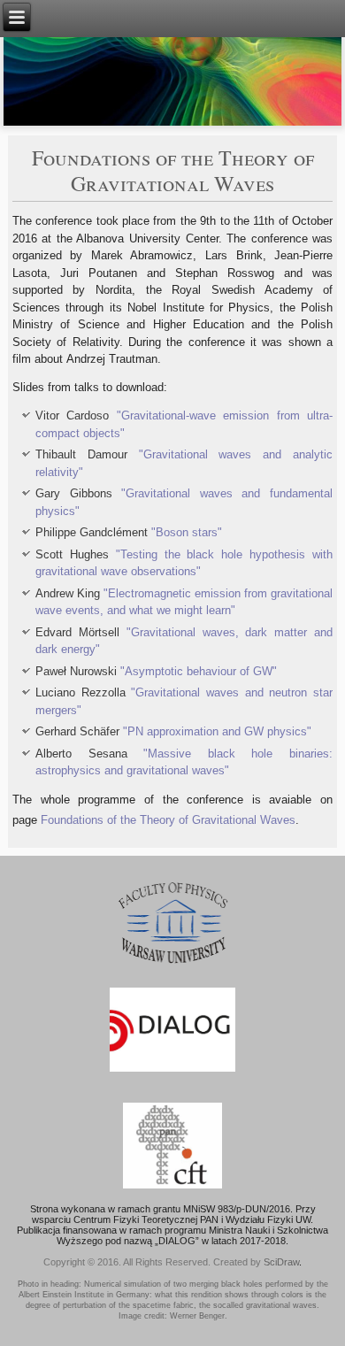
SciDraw (281, 1262)
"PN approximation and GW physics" (217, 731)
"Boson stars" (186, 532)
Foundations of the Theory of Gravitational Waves (168, 820)
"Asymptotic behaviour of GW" (198, 671)
